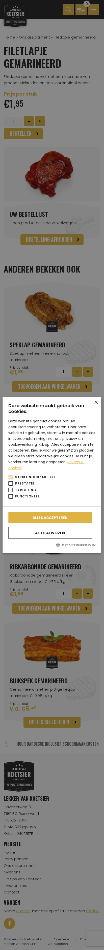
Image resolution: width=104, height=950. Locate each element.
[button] (52, 544)
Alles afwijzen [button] (50, 532)
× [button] (96, 402)
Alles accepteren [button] (50, 517)
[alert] (52, 475)
